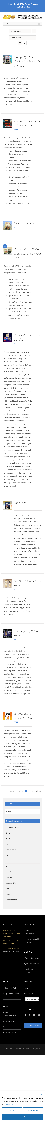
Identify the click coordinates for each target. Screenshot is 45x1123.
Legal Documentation (10, 1014)
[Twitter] (29, 1015)
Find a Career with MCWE (32, 970)
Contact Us (29, 993)
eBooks (8, 861)
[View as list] (24, 43)
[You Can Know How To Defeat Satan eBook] (7, 121)
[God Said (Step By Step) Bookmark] (7, 581)
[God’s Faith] (7, 502)
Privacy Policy (10, 1021)
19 (36, 791)
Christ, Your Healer (24, 223)
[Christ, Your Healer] (7, 223)
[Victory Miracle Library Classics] (7, 335)
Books (8, 838)
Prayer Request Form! (11, 951)
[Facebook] (25, 1015)
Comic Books (11, 850)
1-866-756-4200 (22, 6)
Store (27, 988)
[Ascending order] (34, 31)
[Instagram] (38, 1015)
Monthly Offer (11, 883)
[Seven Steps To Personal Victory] (7, 713)
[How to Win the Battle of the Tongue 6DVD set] (7, 249)
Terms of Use (10, 1027)
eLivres (8, 866)
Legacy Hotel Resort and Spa (12, 995)
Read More (10, 1104)
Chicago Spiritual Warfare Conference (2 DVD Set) (27, 61)
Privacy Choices (10, 1032)
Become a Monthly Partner (32, 940)
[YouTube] (34, 1015)
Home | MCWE (10, 988)
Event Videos (11, 872)
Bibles (8, 833)
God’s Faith (20, 502)
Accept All (23, 1117)
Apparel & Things (12, 827)
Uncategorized (11, 900)
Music (8, 888)
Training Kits (10, 894)
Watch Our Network (32, 958)
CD (7, 844)
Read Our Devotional (29, 932)
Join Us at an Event (32, 963)
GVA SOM (9, 877)
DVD (7, 855)
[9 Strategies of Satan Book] (7, 631)
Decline (12, 1110)
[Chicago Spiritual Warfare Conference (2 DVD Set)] (7, 57)
